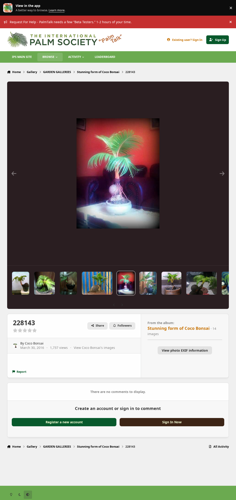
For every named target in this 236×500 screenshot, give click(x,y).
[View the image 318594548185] (97, 283)
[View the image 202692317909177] (68, 283)
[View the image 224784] (148, 283)
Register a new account (64, 422)
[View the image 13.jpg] (171, 283)
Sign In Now (172, 422)
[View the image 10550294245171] (20, 283)
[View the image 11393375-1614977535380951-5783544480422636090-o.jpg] (44, 283)
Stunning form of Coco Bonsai (179, 328)
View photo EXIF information (185, 350)
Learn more (9, 8)
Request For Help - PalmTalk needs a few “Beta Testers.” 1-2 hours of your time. (71, 22)
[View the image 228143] (126, 283)
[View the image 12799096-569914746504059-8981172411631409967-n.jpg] (201, 283)
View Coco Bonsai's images (94, 347)
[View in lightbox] (118, 173)
